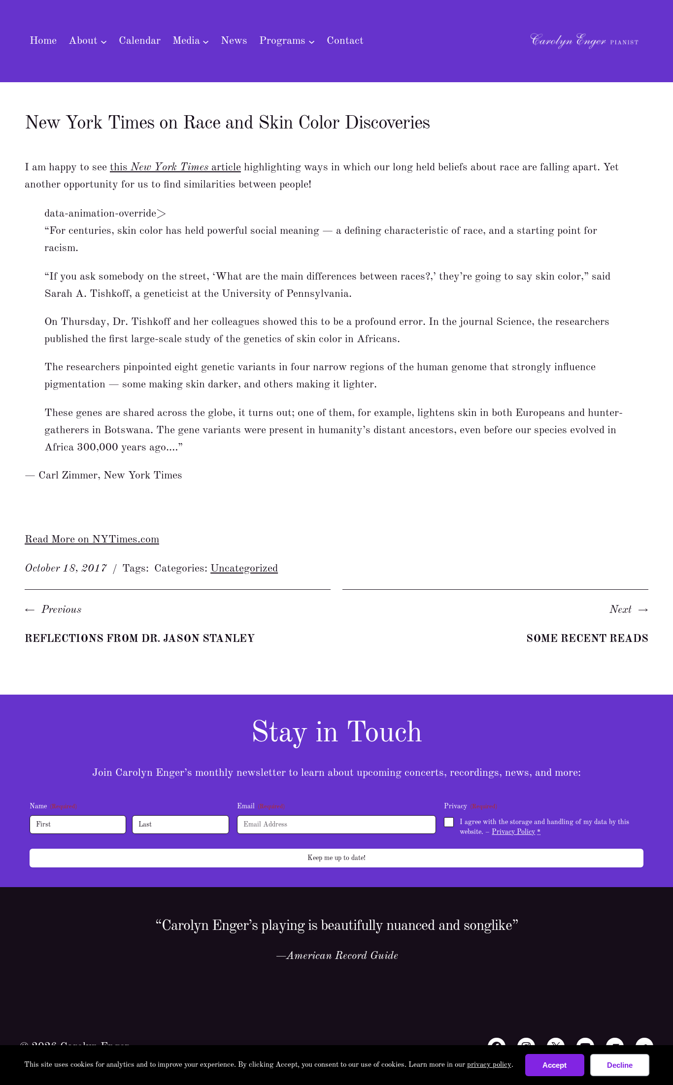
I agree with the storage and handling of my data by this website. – (544, 827)
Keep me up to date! (336, 858)
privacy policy (489, 1065)
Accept (554, 1065)
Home (43, 40)
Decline (620, 1065)
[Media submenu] (205, 41)
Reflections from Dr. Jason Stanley (140, 639)
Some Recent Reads (587, 639)
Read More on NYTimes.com (92, 539)
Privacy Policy (513, 832)
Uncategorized (244, 568)
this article (175, 167)
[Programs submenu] (311, 41)
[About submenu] (104, 41)
